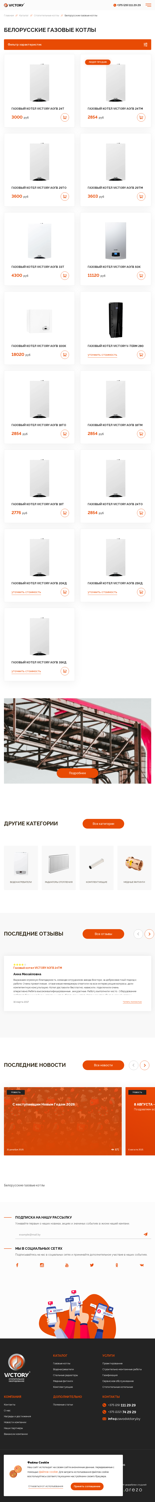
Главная (9, 15)
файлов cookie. (48, 1471)
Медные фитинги (63, 1381)
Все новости (103, 1065)
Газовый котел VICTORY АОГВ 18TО (39, 425)
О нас (7, 1410)
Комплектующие (63, 1387)
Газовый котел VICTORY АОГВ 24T (38, 108)
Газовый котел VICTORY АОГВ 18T (38, 504)
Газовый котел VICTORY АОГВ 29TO (39, 188)
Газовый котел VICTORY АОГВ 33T (38, 267)
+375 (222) (122, 1412)
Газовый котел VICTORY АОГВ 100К (39, 346)
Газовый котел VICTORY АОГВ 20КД (39, 583)
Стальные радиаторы (65, 1375)
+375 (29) (122, 1405)
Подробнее (77, 773)
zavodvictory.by (124, 1419)
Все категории (103, 824)
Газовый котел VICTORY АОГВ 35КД (39, 662)
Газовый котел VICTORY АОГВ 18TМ (115, 425)
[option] (39, 82)
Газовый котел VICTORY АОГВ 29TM (115, 188)
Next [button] (149, 934)
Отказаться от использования (45, 1486)
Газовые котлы (61, 1363)
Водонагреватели (63, 1369)
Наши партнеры (13, 1428)
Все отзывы (103, 934)
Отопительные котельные (117, 1387)
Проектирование (112, 1363)
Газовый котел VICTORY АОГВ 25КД (115, 583)
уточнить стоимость (102, 354)
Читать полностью (132, 1001)
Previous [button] (138, 934)
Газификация (110, 1375)
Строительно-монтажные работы (122, 1369)
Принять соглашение (87, 1486)
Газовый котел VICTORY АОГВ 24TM (115, 108)
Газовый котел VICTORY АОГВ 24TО (115, 504)
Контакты (9, 1404)
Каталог (24, 15)
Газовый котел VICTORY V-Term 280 (116, 346)
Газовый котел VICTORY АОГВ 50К (114, 267)
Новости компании (15, 1422)
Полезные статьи (63, 1404)
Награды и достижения (17, 1416)
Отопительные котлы (46, 15)
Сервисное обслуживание (118, 1381)
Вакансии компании (16, 1434)
